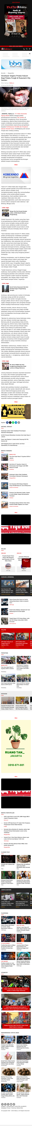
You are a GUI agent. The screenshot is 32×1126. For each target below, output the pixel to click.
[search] (26, 48)
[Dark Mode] (24, 48)
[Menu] (29, 48)
